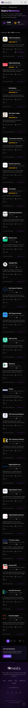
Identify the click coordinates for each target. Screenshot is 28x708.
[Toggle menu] (25, 2)
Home (4, 680)
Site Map (10, 680)
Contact (14, 683)
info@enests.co (15, 687)
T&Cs (15, 680)
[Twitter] (11, 692)
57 (20, 641)
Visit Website (20, 52)
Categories (3, 7)
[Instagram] (20, 692)
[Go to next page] (23, 640)
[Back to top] (24, 704)
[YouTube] (16, 692)
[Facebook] (7, 692)
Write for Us (22, 680)
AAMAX (17, 702)
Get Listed (7, 656)
